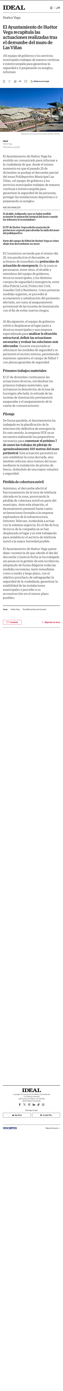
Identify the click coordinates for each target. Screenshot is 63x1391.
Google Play (47, 1115)
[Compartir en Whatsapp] (15, 81)
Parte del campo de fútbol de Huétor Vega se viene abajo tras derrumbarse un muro (31, 242)
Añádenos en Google (41, 81)
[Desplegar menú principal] (58, 8)
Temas (5, 609)
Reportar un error (52, 622)
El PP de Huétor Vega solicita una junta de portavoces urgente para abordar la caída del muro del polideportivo (31, 230)
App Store (18, 1115)
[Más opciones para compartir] (20, 81)
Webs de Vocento (52, 1128)
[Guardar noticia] (4, 81)
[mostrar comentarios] (26, 81)
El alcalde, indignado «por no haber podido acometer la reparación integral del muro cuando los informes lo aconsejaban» (30, 216)
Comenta (14, 622)
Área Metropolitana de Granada (34, 609)
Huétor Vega (12, 17)
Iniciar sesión (51, 8)
